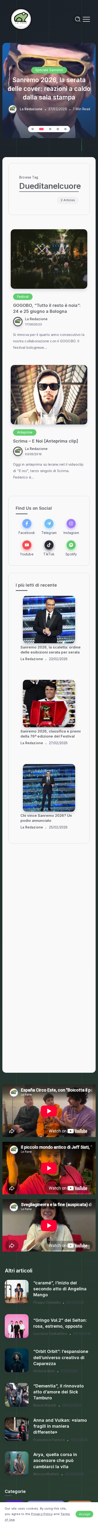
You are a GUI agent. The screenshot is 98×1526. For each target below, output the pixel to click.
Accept (84, 1514)
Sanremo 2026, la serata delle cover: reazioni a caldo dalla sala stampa (49, 88)
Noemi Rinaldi (44, 1405)
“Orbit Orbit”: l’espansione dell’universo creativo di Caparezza (60, 1357)
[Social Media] (27, 526)
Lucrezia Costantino (50, 1334)
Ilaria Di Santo (32, 664)
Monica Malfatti (46, 1474)
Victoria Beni (44, 1371)
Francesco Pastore (49, 1440)
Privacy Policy (42, 1514)
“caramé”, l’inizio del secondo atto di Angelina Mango (60, 1288)
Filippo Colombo (47, 1302)
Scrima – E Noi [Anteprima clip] (45, 441)
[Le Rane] (21, 18)
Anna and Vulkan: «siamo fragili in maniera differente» (60, 1426)
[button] (32, 129)
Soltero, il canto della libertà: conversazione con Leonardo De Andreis (49, 652)
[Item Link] (49, 259)
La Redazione (31, 109)
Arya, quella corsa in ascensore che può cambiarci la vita (55, 1460)
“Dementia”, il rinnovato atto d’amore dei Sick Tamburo (58, 1391)
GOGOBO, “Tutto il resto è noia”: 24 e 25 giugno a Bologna (47, 308)
